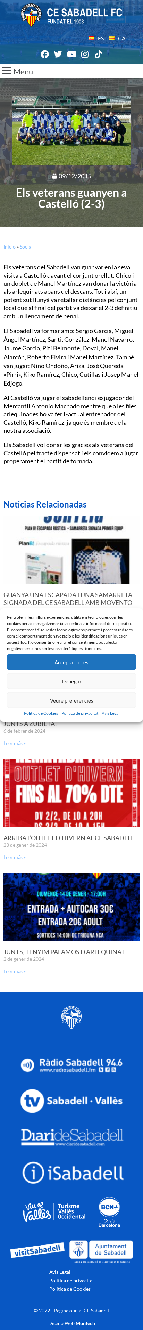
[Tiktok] (98, 54)
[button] (71, 71)
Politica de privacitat (79, 713)
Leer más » (14, 743)
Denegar (72, 681)
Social (26, 247)
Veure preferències (71, 700)
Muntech (85, 1323)
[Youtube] (71, 54)
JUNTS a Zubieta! (30, 724)
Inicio (9, 247)
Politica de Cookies (41, 713)
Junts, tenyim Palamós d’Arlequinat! (65, 952)
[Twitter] (58, 54)
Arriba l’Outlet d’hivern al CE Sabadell (68, 838)
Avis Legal (110, 713)
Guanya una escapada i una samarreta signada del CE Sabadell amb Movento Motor (67, 602)
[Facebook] (45, 54)
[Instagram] (85, 54)
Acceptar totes (71, 662)
